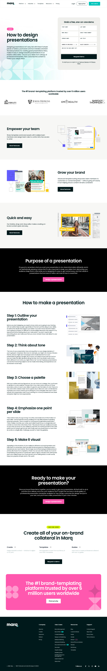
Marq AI (72, 639)
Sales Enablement (59, 658)
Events (72, 634)
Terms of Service (84, 62)
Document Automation (60, 644)
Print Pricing (73, 647)
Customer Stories (75, 632)
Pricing (57, 3)
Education (57, 647)
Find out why (53, 601)
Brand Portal (58, 632)
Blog (72, 629)
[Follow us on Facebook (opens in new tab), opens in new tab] (85, 666)
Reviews (73, 644)
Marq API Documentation (77, 642)
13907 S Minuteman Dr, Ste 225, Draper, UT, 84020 (27, 666)
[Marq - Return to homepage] (13, 625)
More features (14, 146)
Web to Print (57, 661)
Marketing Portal (58, 652)
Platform (21, 3)
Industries (30, 3)
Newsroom (41, 634)
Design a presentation (53, 279)
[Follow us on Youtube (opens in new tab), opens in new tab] (95, 666)
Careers (41, 632)
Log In (73, 3)
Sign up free (81, 4)
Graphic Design (58, 650)
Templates (40, 3)
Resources (49, 3)
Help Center (89, 632)
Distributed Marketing (60, 642)
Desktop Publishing (59, 639)
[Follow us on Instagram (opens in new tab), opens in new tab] (92, 666)
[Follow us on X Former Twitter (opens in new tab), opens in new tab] (88, 666)
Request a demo (53, 562)
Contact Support (91, 629)
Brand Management (60, 629)
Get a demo (94, 4)
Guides (72, 637)
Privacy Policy (90, 634)
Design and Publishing (60, 637)
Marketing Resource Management (59, 655)
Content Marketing (59, 634)
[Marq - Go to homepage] (11, 4)
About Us (41, 629)
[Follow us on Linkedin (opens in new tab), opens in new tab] (98, 666)
